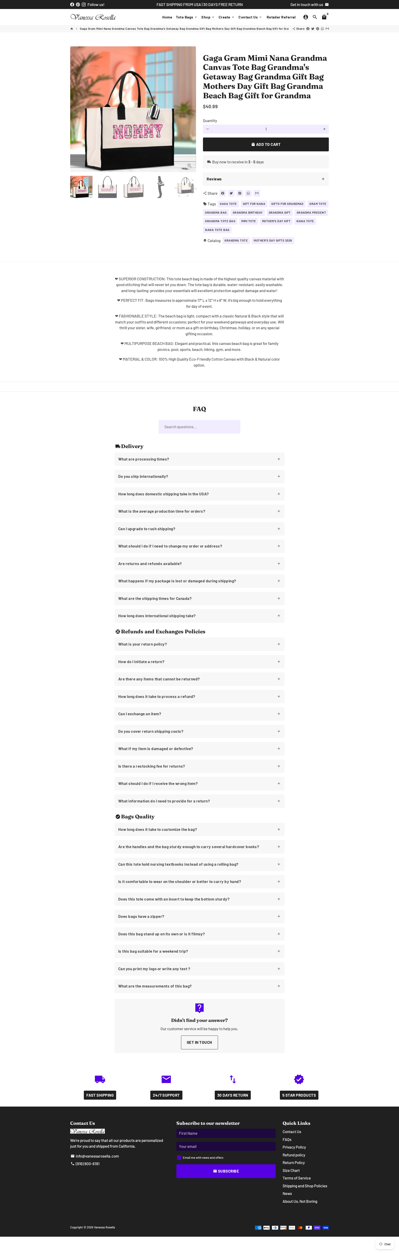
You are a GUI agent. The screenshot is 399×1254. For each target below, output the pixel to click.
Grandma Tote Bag (220, 221)
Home (167, 17)
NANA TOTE (305, 221)
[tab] (266, 179)
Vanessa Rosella (104, 1227)
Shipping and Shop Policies (305, 1185)
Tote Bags (187, 17)
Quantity (210, 120)
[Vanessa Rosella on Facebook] (72, 4)
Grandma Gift (280, 212)
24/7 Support (166, 1095)
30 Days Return (232, 1095)
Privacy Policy (294, 1147)
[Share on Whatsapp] (322, 28)
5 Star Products (299, 1095)
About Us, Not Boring (300, 1201)
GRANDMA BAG (216, 212)
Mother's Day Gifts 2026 (273, 240)
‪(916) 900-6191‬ (85, 1163)
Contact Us (250, 17)
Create (227, 17)
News (287, 1193)
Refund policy (294, 1154)
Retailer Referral (281, 17)
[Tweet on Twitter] (312, 28)
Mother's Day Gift (276, 221)
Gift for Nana (254, 204)
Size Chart (291, 1170)
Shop (208, 17)
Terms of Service (297, 1178)
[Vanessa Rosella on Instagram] (84, 4)
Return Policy (294, 1162)
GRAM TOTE (317, 204)
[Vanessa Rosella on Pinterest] (78, 4)
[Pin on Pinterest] (317, 28)
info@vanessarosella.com (95, 1156)
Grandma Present (311, 212)
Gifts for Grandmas (287, 204)
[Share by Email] (327, 28)
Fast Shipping (100, 1095)
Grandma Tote (236, 240)
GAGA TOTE (228, 204)
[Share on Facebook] (307, 28)
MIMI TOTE (248, 221)
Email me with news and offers (203, 1157)
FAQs (287, 1139)
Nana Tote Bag (217, 230)
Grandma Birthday (248, 212)
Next (189, 109)
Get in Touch (199, 1042)
